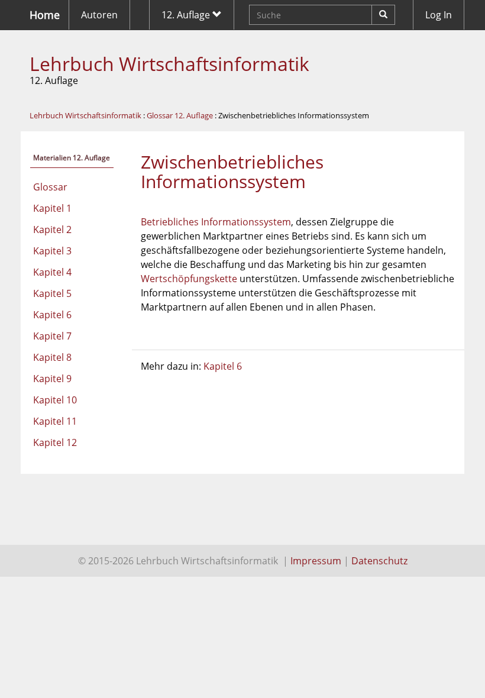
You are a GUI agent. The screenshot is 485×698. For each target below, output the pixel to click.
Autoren (99, 14)
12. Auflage (186, 14)
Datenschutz (379, 560)
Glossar (50, 186)
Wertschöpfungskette (189, 278)
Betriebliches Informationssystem (216, 221)
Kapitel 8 (52, 357)
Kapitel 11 (55, 421)
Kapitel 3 (52, 250)
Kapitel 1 (52, 208)
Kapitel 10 (55, 399)
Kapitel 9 (52, 378)
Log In (438, 14)
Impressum (315, 560)
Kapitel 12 (55, 442)
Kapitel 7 (52, 335)
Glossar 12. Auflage (180, 115)
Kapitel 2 (52, 229)
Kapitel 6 (52, 314)
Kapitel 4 (52, 272)
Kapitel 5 (52, 293)
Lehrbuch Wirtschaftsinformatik (169, 63)
